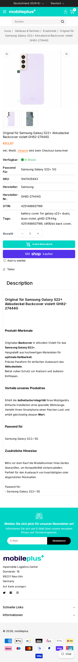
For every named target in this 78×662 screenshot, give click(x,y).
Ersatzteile (49, 30)
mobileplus (21, 631)
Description (20, 283)
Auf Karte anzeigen (14, 586)
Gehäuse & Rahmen (27, 30)
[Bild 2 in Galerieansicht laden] (30, 119)
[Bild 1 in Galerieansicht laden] (11, 119)
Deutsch (56, 3)
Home (7, 30)
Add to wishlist (16, 260)
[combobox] (35, 21)
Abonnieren (59, 541)
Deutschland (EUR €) (27, 3)
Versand (23, 150)
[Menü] (4, 11)
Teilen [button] (11, 269)
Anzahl (8, 233)
